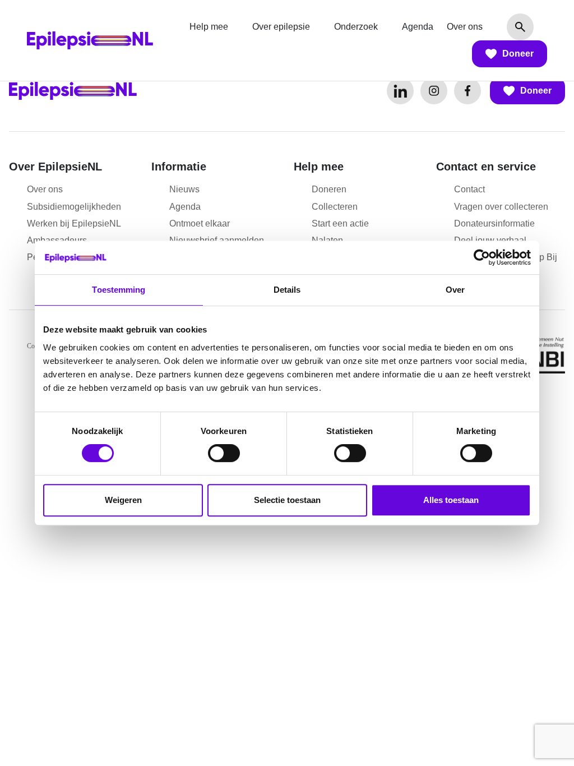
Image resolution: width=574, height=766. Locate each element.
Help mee (208, 26)
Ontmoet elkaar (199, 223)
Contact (469, 189)
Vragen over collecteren (501, 206)
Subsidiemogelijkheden (74, 206)
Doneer (518, 53)
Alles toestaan (451, 500)
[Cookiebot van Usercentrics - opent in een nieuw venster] (482, 257)
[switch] (224, 453)
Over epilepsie (281, 26)
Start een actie (340, 223)
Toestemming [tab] (118, 289)
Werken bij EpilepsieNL (74, 223)
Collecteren (335, 206)
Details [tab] (287, 289)
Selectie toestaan (287, 500)
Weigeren (123, 500)
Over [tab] (455, 289)
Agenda (417, 26)
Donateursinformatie (494, 223)
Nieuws (184, 189)
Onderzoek (356, 26)
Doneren (329, 189)
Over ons (465, 26)
